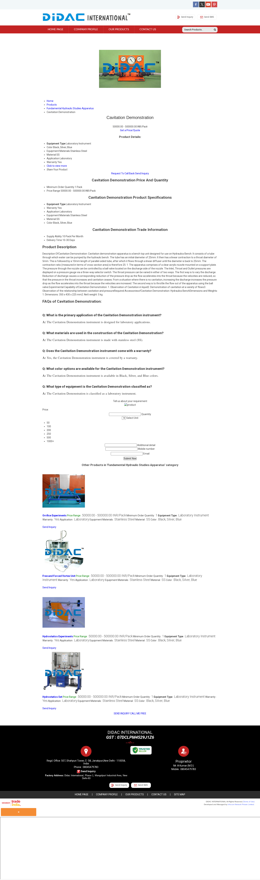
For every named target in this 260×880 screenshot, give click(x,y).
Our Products (119, 29)
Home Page (55, 29)
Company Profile (86, 29)
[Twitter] (202, 6)
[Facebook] (196, 6)
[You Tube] (208, 6)
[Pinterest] (214, 6)
